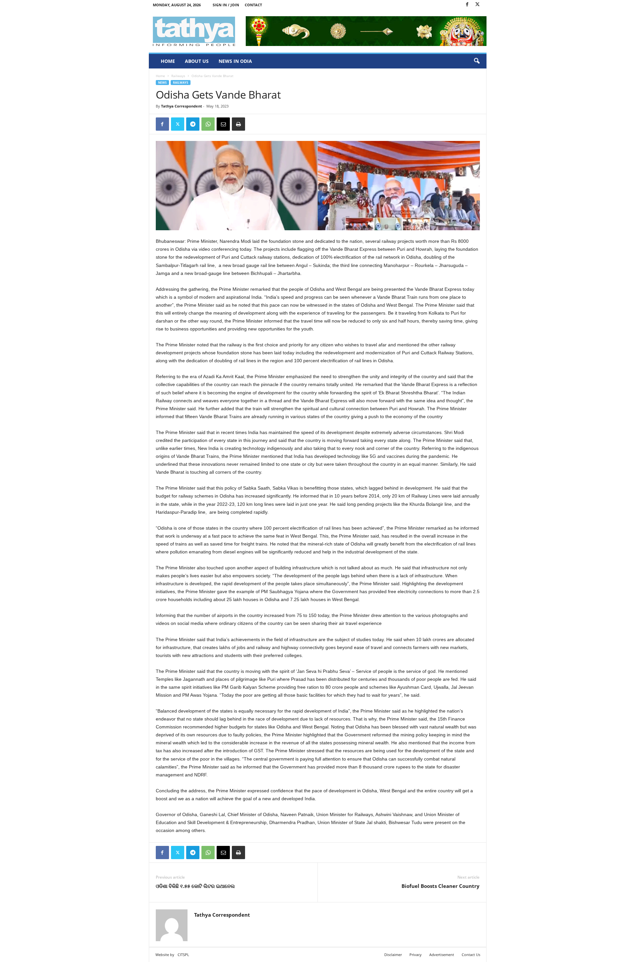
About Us (197, 61)
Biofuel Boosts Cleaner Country (441, 886)
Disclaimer (393, 954)
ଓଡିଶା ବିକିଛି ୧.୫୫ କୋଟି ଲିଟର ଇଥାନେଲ (195, 886)
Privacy (415, 954)
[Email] (223, 124)
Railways (178, 75)
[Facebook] (467, 5)
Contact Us (471, 954)
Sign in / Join (226, 4)
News (162, 82)
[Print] (238, 124)
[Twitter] (478, 5)
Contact (253, 4)
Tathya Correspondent (181, 106)
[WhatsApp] (208, 124)
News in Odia (235, 61)
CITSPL (183, 954)
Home (168, 61)
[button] (476, 61)
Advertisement (441, 954)
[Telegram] (192, 124)
